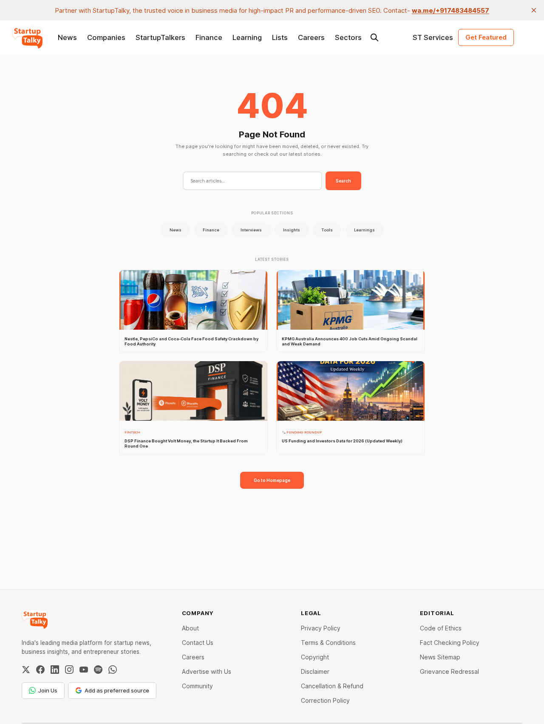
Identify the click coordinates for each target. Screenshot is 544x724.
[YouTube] (83, 669)
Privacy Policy (320, 628)
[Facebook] (40, 669)
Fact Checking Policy (449, 642)
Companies (106, 37)
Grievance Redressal (449, 671)
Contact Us (197, 642)
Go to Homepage (272, 480)
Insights (291, 230)
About (190, 628)
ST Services (433, 37)
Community (197, 686)
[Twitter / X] (26, 669)
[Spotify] (98, 669)
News (67, 37)
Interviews (251, 230)
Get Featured (486, 37)
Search (343, 180)
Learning (247, 37)
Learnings (364, 230)
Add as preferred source (117, 690)
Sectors (348, 37)
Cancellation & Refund (332, 686)
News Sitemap (440, 657)
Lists (280, 37)
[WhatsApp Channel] (112, 669)
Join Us (47, 690)
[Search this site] (374, 37)
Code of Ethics (441, 628)
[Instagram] (69, 669)
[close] (534, 10)
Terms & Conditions (328, 642)
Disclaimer (315, 671)
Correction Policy (325, 700)
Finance (209, 37)
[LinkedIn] (55, 669)
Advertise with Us (206, 671)
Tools (327, 230)
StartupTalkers (160, 37)
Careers (311, 37)
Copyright (315, 657)
